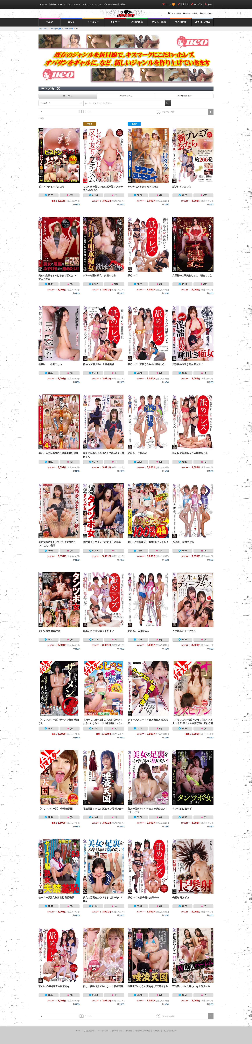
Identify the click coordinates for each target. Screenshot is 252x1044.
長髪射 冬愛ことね (59, 333)
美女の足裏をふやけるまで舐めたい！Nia (103, 866)
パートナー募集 (191, 13)
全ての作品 (67, 96)
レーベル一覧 (68, 29)
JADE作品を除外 (184, 96)
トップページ (43, 29)
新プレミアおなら (193, 155)
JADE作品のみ (126, 96)
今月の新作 (181, 22)
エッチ (71, 22)
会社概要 (128, 1031)
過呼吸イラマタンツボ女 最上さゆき (103, 510)
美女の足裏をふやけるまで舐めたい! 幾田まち (103, 421)
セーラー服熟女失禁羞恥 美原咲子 (59, 866)
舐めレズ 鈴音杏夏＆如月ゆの (148, 866)
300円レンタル (202, 22)
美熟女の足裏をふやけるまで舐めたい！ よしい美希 (59, 510)
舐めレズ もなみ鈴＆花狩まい (103, 599)
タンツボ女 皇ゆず (193, 777)
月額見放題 (137, 22)
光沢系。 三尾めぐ (148, 421)
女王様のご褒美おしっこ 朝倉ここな (193, 244)
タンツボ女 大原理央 (59, 599)
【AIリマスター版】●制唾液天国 (59, 777)
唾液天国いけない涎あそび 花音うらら (148, 955)
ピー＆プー (93, 22)
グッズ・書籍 (159, 22)
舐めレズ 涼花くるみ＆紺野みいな (148, 333)
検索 (210, 4)
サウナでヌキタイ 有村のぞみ (148, 155)
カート (168, 4)
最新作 (134, 124)
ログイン (198, 4)
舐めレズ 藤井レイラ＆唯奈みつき (193, 421)
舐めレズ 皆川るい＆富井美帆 (103, 333)
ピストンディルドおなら (59, 155)
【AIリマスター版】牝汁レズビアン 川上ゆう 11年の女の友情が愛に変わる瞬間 (193, 688)
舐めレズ (148, 244)
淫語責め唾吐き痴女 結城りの (193, 333)
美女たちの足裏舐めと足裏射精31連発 (59, 421)
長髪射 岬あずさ (193, 866)
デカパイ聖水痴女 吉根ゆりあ (103, 244)
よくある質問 (175, 13)
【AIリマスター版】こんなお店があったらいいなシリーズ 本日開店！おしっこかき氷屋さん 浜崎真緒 (103, 688)
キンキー (115, 22)
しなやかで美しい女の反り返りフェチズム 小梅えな (103, 155)
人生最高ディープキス (193, 599)
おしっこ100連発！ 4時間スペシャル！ (148, 510)
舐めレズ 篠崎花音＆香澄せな (59, 955)
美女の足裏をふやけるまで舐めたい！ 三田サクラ (148, 777)
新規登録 (184, 4)
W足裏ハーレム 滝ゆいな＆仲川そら (193, 955)
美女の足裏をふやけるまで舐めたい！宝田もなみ (59, 244)
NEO (77, 204)
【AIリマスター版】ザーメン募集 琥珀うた (59, 688)
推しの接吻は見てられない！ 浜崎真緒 (103, 955)
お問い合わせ (207, 13)
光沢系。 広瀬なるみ (148, 599)
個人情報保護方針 (170, 1031)
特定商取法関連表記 (142, 1031)
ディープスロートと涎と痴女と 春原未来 (148, 688)
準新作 (89, 124)
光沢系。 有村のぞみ (193, 510)
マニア (49, 22)
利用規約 (157, 1031)
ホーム (78, 1031)
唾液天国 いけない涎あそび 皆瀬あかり (103, 777)
